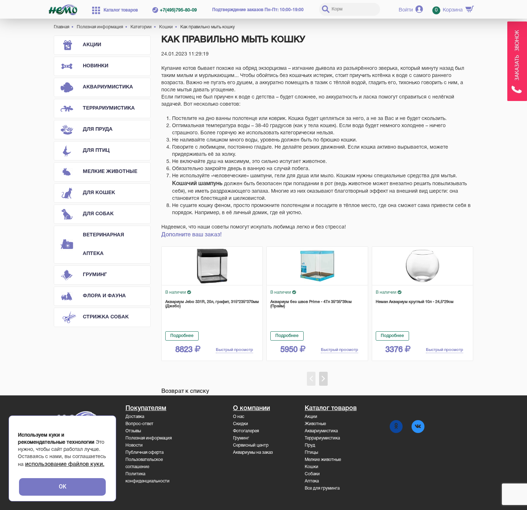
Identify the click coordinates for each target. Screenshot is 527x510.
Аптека (312, 481)
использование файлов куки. (64, 464)
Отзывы (133, 431)
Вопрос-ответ (139, 424)
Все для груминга (322, 488)
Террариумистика (109, 108)
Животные (315, 424)
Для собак (98, 214)
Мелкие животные (110, 171)
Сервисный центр (251, 445)
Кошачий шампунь (197, 183)
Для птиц (96, 150)
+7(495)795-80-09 (178, 10)
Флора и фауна (104, 296)
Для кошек (99, 193)
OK (62, 486)
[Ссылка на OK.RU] (396, 426)
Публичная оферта (144, 452)
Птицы (311, 452)
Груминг (95, 275)
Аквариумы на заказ (253, 452)
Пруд (310, 445)
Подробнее (182, 336)
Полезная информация (148, 438)
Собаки (312, 474)
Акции (92, 45)
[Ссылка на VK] (418, 426)
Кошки (311, 467)
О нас (238, 417)
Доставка (134, 417)
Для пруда (98, 129)
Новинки (95, 66)
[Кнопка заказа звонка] (517, 61)
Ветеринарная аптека (103, 244)
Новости (134, 445)
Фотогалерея (246, 431)
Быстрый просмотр (234, 350)
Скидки (240, 424)
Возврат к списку (185, 391)
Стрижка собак (106, 317)
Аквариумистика (108, 87)
